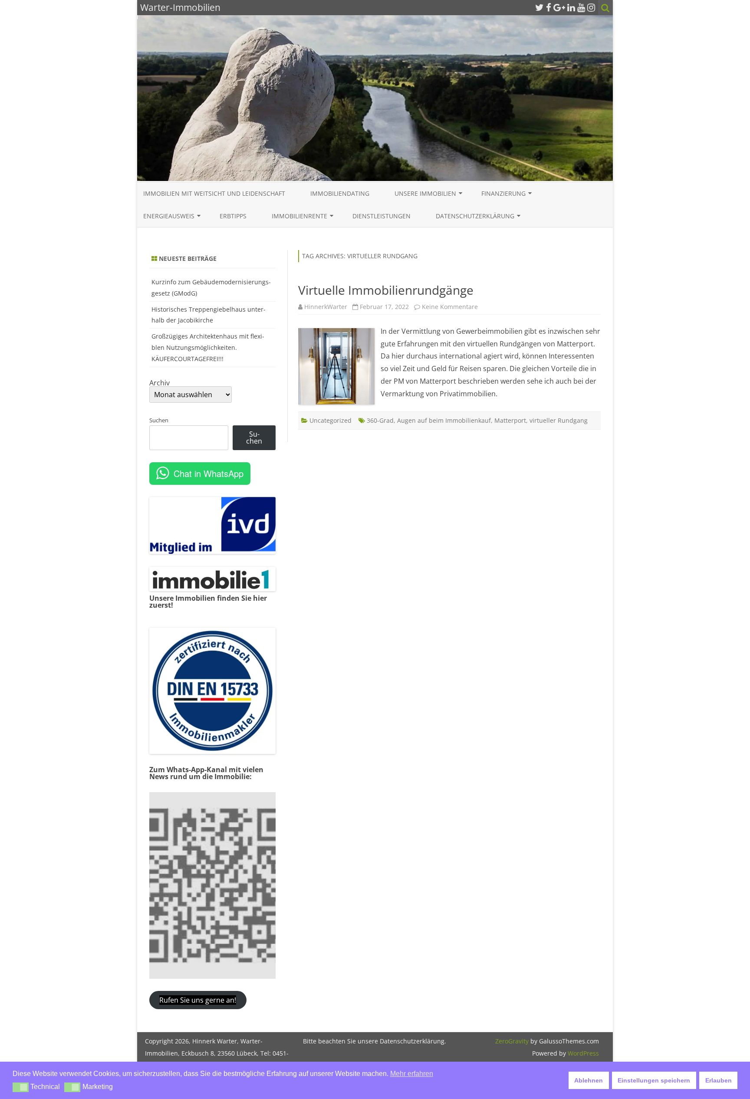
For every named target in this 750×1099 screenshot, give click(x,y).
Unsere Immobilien (425, 193)
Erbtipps (233, 216)
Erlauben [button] (718, 1080)
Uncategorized (330, 420)
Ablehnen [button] (588, 1080)
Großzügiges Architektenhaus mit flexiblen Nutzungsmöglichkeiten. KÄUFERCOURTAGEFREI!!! (207, 347)
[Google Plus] (559, 7)
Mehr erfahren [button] (411, 1073)
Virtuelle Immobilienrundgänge (386, 290)
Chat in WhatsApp (208, 473)
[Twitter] (539, 7)
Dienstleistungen (381, 216)
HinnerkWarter (325, 307)
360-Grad (380, 420)
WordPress (582, 1053)
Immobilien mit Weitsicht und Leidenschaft (214, 193)
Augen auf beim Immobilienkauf (444, 420)
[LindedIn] (571, 7)
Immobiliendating (339, 193)
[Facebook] (548, 7)
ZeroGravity (512, 1041)
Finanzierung (503, 193)
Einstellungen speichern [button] (654, 1080)
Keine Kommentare (450, 307)
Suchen (158, 420)
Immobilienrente (299, 216)
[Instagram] (591, 7)
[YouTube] (581, 7)
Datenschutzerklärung (475, 216)
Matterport (510, 420)
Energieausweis (168, 216)
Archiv (159, 382)
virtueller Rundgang (559, 420)
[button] (21, 1087)
